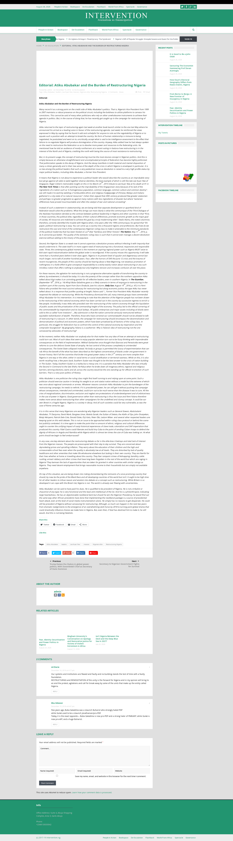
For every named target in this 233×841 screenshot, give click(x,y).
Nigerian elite (85, 92)
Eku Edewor (57, 703)
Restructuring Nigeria (99, 92)
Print (139, 92)
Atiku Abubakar (49, 92)
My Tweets (163, 132)
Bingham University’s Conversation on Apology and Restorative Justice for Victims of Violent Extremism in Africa (79, 641)
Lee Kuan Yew (67, 92)
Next (134, 561)
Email (148, 92)
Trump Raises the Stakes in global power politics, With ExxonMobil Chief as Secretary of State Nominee (71, 566)
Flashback (101, 7)
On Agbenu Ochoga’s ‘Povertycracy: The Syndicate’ (68, 39)
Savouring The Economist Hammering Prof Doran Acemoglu (181, 68)
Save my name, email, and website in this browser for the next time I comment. (110, 776)
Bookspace (75, 7)
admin (49, 90)
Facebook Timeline (168, 190)
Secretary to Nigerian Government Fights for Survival (119, 565)
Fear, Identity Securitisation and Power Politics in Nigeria (52, 642)
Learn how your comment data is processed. (92, 792)
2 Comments (113, 92)
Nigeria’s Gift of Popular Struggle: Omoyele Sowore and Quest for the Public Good (128, 39)
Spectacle (130, 7)
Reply (55, 691)
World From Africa (116, 7)
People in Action (61, 7)
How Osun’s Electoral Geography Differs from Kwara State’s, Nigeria (180, 82)
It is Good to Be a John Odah (180, 55)
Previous (57, 561)
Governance (142, 7)
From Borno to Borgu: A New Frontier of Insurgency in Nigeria (181, 96)
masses (76, 92)
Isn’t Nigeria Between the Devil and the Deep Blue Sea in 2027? (107, 638)
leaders (58, 92)
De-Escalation (88, 7)
